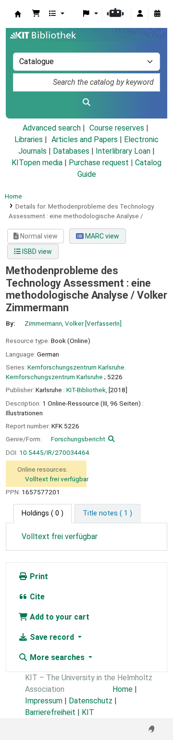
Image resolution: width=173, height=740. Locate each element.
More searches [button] (57, 657)
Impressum (43, 700)
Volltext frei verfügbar (56, 479)
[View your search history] (157, 14)
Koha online (17, 14)
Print (38, 576)
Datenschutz (90, 700)
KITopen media (37, 162)
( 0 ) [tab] (42, 513)
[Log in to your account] (140, 14)
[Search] (86, 102)
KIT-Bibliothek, (86, 390)
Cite (36, 596)
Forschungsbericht (78, 439)
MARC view (101, 236)
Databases (71, 151)
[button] (36, 14)
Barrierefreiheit (50, 712)
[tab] (107, 513)
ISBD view (36, 251)
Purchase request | (102, 162)
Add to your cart (58, 616)
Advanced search (52, 127)
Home (13, 196)
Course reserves (116, 127)
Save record (52, 637)
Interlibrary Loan (123, 151)
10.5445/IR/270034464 (54, 452)
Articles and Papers (84, 139)
